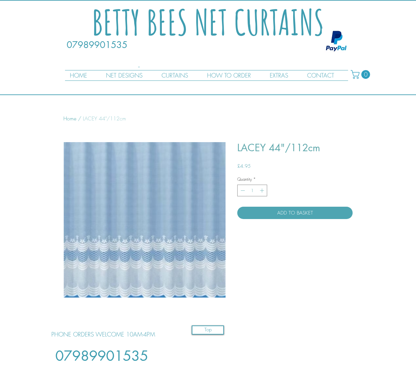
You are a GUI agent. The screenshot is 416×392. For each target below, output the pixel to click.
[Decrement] (242, 190)
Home (69, 118)
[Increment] (262, 190)
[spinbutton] (252, 190)
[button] (361, 74)
